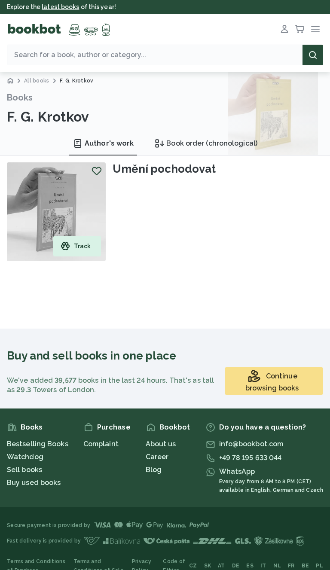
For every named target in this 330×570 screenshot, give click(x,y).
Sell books (24, 470)
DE (236, 566)
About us (161, 444)
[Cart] (300, 29)
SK (207, 566)
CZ (193, 566)
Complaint (101, 444)
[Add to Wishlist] (96, 171)
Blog (154, 470)
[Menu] (315, 29)
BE (305, 566)
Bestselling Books (37, 444)
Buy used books (34, 483)
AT (221, 566)
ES (250, 566)
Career (157, 457)
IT (263, 566)
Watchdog (25, 457)
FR (291, 566)
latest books (60, 6)
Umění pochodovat (164, 168)
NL (277, 566)
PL (319, 566)
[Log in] (284, 29)
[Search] (312, 55)
